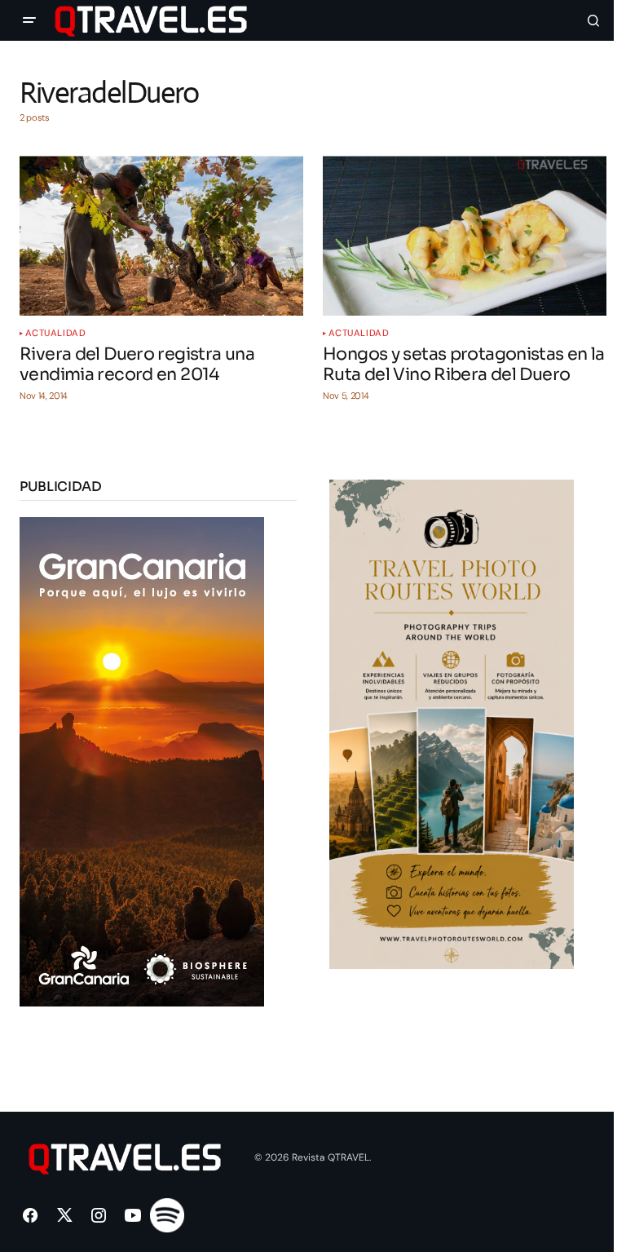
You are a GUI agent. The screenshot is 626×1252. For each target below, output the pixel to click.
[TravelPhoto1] (451, 723)
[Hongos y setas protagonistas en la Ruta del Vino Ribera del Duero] (464, 236)
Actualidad (55, 333)
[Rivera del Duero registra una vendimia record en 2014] (161, 236)
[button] (29, 20)
